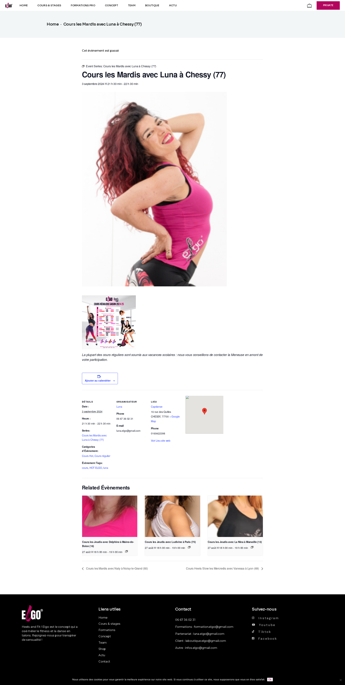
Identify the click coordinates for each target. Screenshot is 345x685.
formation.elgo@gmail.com (213, 627)
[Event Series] (126, 551)
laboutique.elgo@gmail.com (205, 641)
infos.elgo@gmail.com (201, 648)
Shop (102, 649)
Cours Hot (87, 456)
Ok (270, 679)
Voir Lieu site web (160, 440)
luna (105, 467)
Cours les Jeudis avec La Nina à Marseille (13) (235, 542)
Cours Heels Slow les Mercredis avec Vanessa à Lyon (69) (223, 568)
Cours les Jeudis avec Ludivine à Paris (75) (170, 542)
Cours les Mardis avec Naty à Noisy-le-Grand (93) (116, 568)
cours (85, 467)
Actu (101, 655)
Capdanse (156, 406)
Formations (106, 630)
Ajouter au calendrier (98, 380)
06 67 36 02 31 (185, 620)
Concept (104, 636)
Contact (104, 661)
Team (102, 642)
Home (102, 617)
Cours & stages (109, 623)
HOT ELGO (95, 467)
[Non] (340, 680)
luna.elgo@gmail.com (208, 634)
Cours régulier (102, 456)
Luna (119, 406)
